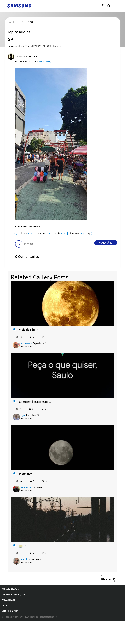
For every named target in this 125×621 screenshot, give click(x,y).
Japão (57, 233)
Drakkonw (26, 487)
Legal (5, 605)
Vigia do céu (27, 329)
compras (41, 233)
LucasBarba (26, 343)
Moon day (25, 474)
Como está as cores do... (35, 402)
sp (89, 233)
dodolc (24, 559)
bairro (24, 233)
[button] (111, 55)
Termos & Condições (13, 594)
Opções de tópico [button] (111, 30)
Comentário (105, 243)
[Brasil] (19, 5)
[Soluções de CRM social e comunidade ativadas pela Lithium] (108, 578)
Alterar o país (10, 611)
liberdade (74, 233)
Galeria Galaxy (44, 61)
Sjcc (23, 415)
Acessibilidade (10, 589)
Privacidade (9, 600)
